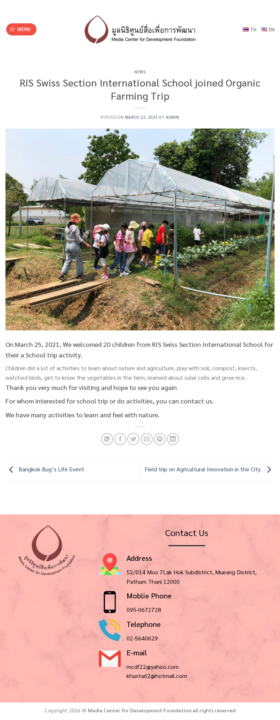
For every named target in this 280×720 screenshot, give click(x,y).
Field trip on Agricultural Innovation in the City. (204, 469)
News (139, 71)
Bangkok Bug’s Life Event (50, 469)
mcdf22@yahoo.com (153, 666)
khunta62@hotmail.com (157, 675)
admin (172, 117)
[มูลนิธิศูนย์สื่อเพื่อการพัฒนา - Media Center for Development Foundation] (140, 29)
